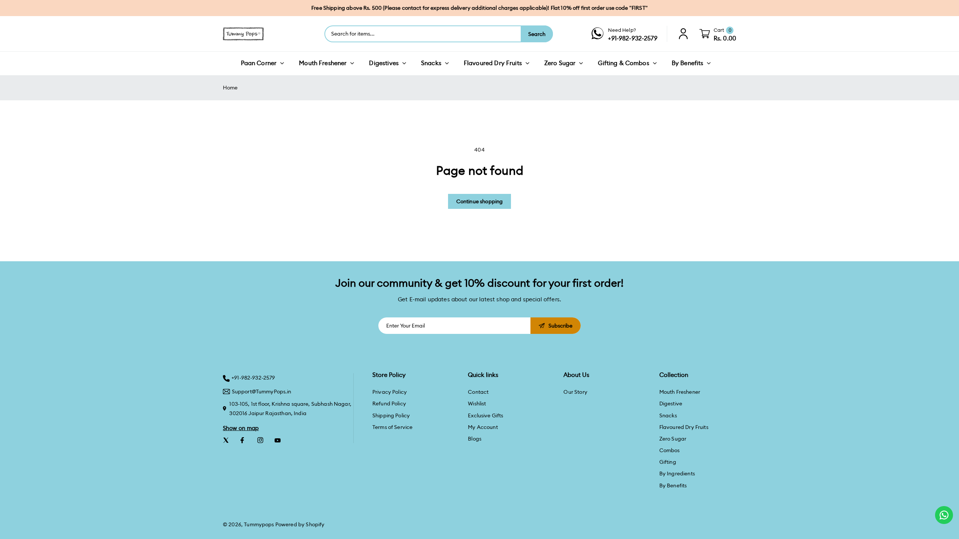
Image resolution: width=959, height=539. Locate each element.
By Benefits (673, 485)
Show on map (241, 428)
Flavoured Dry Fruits (683, 427)
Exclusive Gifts (485, 415)
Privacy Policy (389, 392)
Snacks (668, 415)
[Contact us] (944, 515)
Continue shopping (479, 201)
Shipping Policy (391, 415)
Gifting (667, 462)
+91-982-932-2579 (253, 377)
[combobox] (423, 34)
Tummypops (259, 524)
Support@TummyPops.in (261, 391)
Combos (669, 450)
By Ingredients (677, 473)
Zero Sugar (673, 438)
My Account (483, 427)
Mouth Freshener (679, 392)
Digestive (670, 403)
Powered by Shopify (300, 524)
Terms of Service (392, 427)
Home (230, 87)
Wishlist (477, 403)
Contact (478, 392)
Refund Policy (389, 403)
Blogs (474, 438)
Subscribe (560, 325)
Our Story (575, 392)
